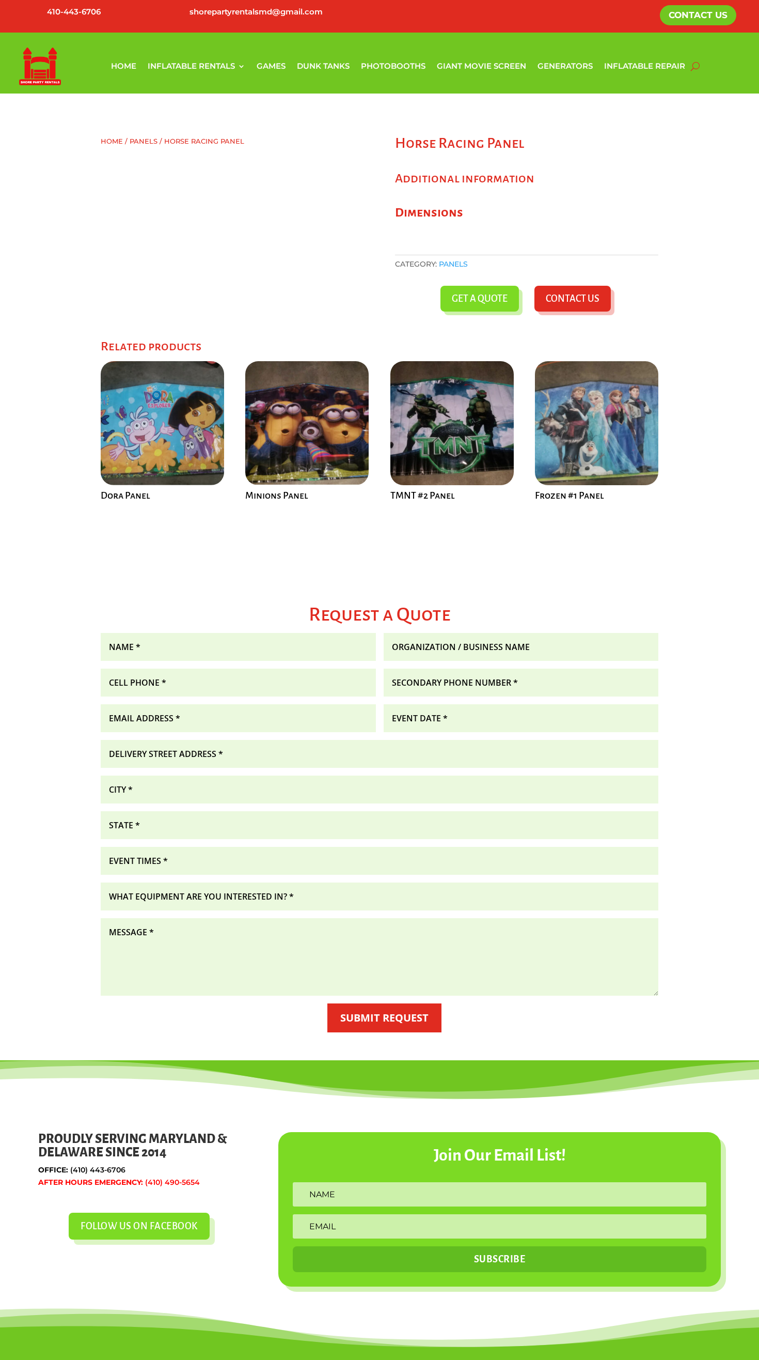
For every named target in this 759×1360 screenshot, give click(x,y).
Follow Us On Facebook (139, 1226)
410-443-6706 (74, 12)
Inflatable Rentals (191, 66)
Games (271, 66)
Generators (565, 66)
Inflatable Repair (644, 66)
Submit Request (384, 1018)
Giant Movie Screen (481, 66)
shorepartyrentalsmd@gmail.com (256, 12)
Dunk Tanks (323, 66)
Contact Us (698, 15)
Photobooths (393, 66)
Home (123, 66)
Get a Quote (480, 298)
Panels (143, 141)
